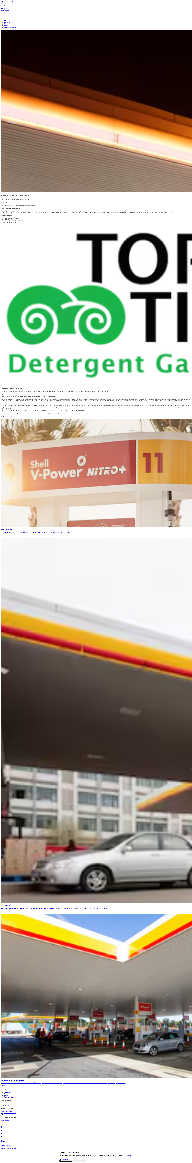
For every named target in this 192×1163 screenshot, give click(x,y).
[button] (96, 9)
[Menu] (96, 17)
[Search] (96, 15)
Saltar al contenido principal (7, 1)
